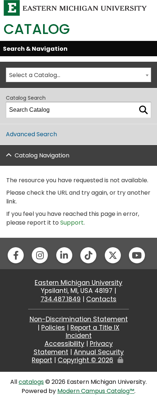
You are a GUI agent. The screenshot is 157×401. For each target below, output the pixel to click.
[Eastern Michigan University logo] (75, 7)
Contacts (101, 299)
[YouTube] (137, 255)
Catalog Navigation (42, 155)
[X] (113, 255)
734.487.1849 (61, 299)
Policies (53, 327)
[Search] (143, 110)
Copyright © (85, 360)
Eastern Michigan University (78, 282)
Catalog (37, 29)
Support (72, 222)
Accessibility (64, 343)
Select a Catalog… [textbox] (34, 75)
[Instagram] (40, 255)
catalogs (31, 382)
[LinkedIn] (64, 255)
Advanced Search (31, 134)
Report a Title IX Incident (93, 331)
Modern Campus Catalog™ (95, 391)
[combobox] (78, 75)
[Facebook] (16, 255)
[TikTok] (88, 255)
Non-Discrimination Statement (79, 319)
